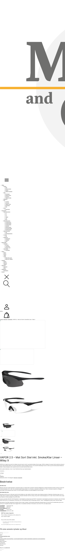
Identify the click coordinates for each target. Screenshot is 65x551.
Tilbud (1, 536)
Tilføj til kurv (2, 476)
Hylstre (5, 254)
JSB (6, 236)
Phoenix (6, 190)
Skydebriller (10, 319)
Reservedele (4, 242)
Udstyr (3, 251)
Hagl (6, 206)
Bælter (5, 252)
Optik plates (6, 248)
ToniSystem (7, 246)
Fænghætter (7, 238)
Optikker (3, 260)
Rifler (4, 192)
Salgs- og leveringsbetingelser (16, 538)
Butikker (43, 538)
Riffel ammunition (7, 220)
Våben (3, 185)
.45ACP (6, 217)
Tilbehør (5, 264)
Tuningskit (5, 243)
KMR (6, 187)
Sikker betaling (27, 538)
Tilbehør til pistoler (8, 191)
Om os (23, 538)
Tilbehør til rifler (8, 197)
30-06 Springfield (8, 228)
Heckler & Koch (8, 195)
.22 (5, 213)
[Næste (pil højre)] (1, 550)
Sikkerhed (3, 265)
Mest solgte (8, 536)
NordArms (7, 196)
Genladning (6, 237)
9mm (6, 219)
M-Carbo (7, 245)
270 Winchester (8, 224)
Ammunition (4, 210)
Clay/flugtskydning (8, 233)
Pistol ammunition (7, 211)
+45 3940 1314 (7, 547)
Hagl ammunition (7, 231)
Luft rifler (7, 201)
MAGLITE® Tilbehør (9, 259)
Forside (1, 319)
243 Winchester (8, 223)
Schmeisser (7, 194)
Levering (1, 538)
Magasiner (5, 199)
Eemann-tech (7, 247)
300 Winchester (8, 229)
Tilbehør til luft (8, 204)
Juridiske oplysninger (7, 538)
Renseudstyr (6, 270)
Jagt (6, 232)
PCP (4, 200)
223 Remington (8, 222)
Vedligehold (4, 269)
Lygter (5, 256)
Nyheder (4, 536)
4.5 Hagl (5, 234)
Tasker (5, 255)
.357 (6, 218)
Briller (5, 268)
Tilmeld (1, 533)
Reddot (5, 261)
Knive (5, 208)
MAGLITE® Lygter (8, 257)
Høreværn (5, 266)
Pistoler (5, 186)
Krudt (6, 241)
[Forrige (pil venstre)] (0, 550)
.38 (5, 215)
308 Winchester (8, 227)
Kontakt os (37, 538)
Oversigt (40, 538)
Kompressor (7, 205)
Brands (3, 271)
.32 (5, 214)
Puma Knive (7, 209)
